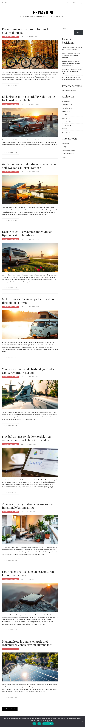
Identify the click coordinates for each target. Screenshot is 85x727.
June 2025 (65, 115)
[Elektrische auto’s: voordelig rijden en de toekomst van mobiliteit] (30, 122)
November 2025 (67, 108)
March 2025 (66, 118)
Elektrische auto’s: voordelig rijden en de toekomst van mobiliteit (28, 98)
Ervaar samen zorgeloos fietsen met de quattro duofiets (27, 31)
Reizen (64, 157)
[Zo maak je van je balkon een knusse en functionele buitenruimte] (30, 529)
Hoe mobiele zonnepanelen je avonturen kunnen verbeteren (28, 573)
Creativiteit (65, 143)
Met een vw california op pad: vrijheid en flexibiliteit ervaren (28, 301)
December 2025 (67, 104)
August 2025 (66, 111)
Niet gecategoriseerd (10, 37)
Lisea (22, 37)
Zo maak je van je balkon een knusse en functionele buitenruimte (27, 505)
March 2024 (66, 132)
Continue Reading (10, 85)
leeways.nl (42, 12)
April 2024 (65, 129)
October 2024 (66, 125)
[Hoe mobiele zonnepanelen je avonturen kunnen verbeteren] (30, 597)
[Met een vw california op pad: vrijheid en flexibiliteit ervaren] (30, 325)
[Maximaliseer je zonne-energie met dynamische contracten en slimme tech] (30, 667)
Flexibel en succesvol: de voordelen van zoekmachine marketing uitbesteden (27, 438)
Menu (6, 3)
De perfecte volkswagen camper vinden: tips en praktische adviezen (27, 233)
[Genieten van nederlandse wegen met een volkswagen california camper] (30, 190)
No (39, 724)
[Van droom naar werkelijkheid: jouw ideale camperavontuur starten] (30, 394)
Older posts (10, 709)
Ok (34, 724)
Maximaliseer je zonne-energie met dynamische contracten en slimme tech (27, 643)
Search (64, 28)
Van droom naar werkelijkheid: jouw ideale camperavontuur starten (29, 370)
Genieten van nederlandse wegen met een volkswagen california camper (29, 166)
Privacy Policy (48, 724)
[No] (82, 721)
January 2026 (66, 101)
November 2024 (67, 122)
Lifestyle (64, 147)
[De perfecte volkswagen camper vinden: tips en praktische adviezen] (30, 257)
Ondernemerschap (68, 153)
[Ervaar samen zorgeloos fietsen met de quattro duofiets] (30, 55)
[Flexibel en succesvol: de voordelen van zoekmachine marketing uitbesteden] (30, 462)
